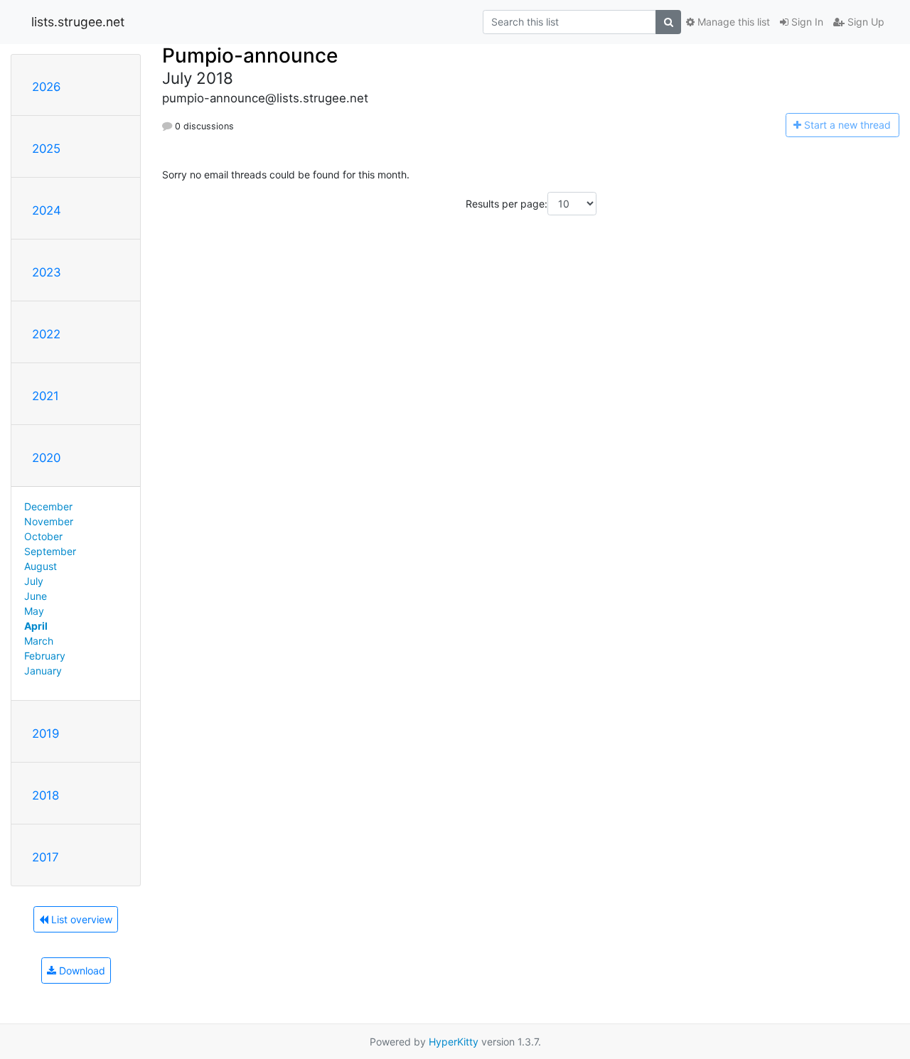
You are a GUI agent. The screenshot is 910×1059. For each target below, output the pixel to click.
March (38, 641)
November (48, 521)
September (50, 551)
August (40, 566)
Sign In (805, 22)
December (48, 506)
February (44, 656)
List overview (80, 919)
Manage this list (732, 22)
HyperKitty (453, 1042)
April (36, 626)
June (35, 596)
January (43, 671)
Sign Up (864, 22)
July (33, 581)
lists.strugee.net (77, 21)
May (34, 611)
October (43, 536)
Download (80, 970)
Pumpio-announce (250, 55)
